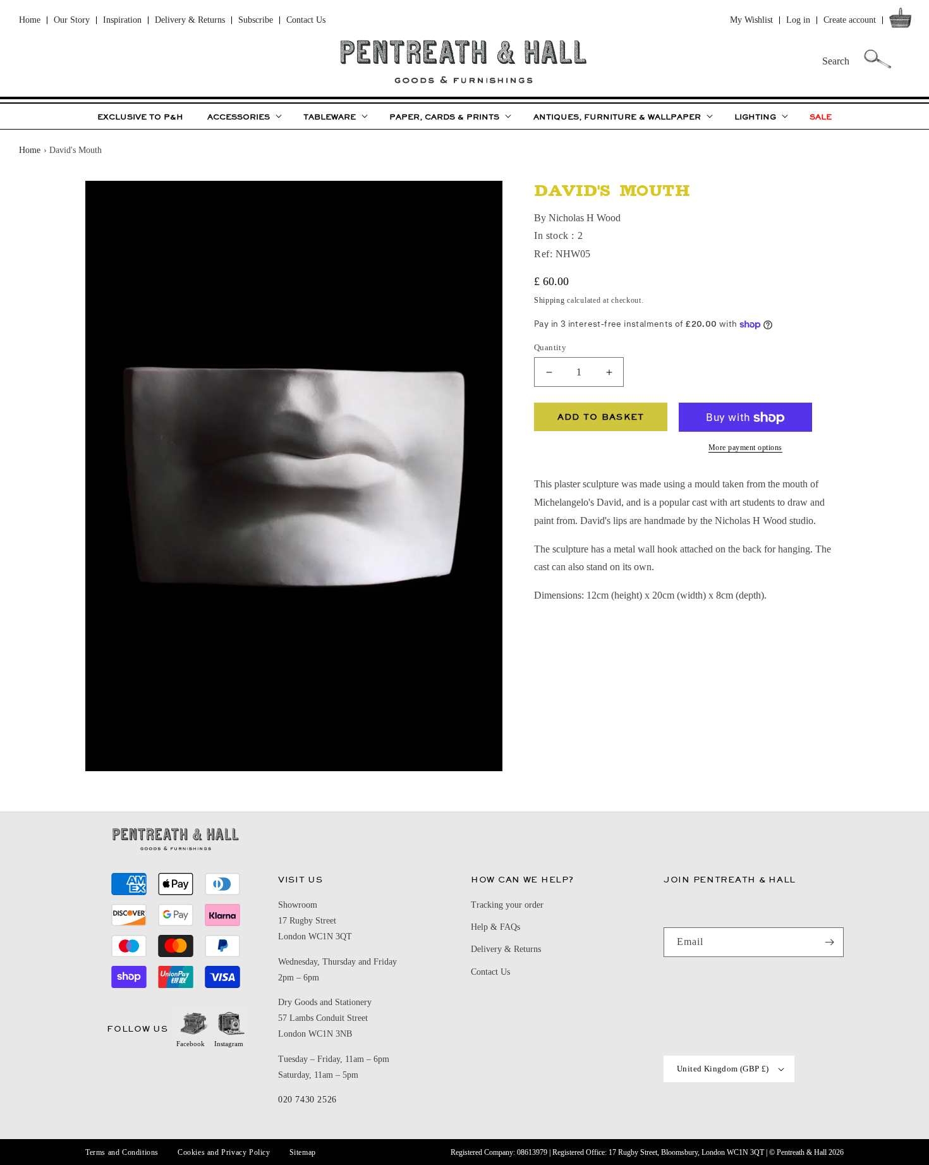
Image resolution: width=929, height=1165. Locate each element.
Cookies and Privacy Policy (224, 1152)
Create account (849, 20)
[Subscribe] (829, 942)
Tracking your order (507, 905)
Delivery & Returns (190, 20)
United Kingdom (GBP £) (723, 1068)
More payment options (745, 448)
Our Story (72, 20)
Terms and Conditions (122, 1152)
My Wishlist (751, 20)
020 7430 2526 (307, 1099)
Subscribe (255, 20)
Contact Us (305, 20)
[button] (902, 20)
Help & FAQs (495, 927)
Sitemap (302, 1152)
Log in (798, 20)
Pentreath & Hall (802, 1152)
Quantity (550, 347)
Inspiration (122, 20)
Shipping (549, 300)
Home (29, 20)
